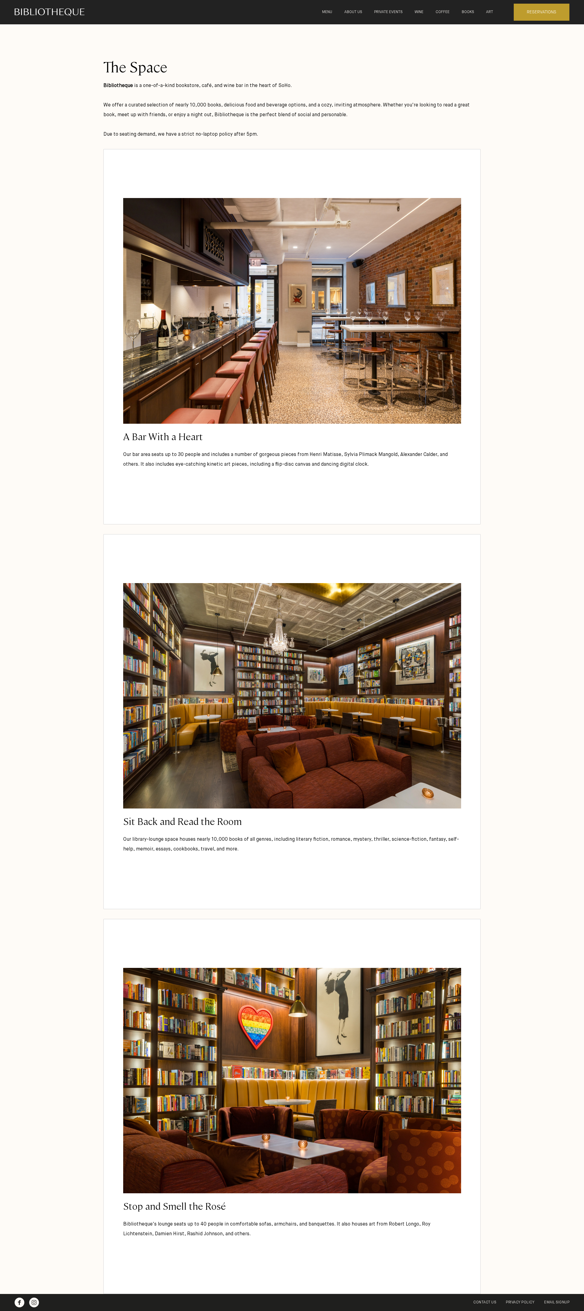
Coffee (443, 12)
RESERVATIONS (541, 12)
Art (489, 12)
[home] (64, 12)
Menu (327, 12)
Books (468, 12)
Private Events (388, 12)
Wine (419, 12)
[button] (353, 12)
